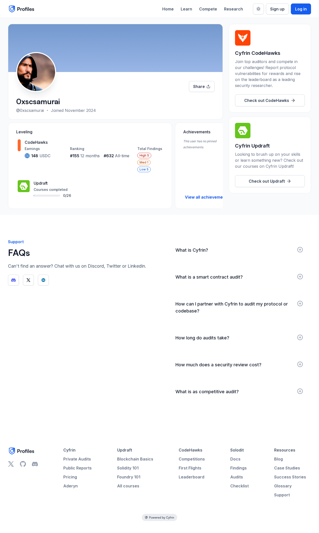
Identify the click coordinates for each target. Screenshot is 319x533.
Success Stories (290, 476)
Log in (301, 8)
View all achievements (207, 197)
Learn (186, 8)
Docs (235, 459)
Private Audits (77, 459)
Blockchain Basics (135, 459)
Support (282, 494)
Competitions (192, 459)
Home (168, 8)
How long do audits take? (202, 337)
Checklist (239, 485)
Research (233, 8)
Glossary (283, 485)
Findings (238, 467)
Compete (208, 8)
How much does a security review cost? (218, 364)
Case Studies (287, 467)
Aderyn (70, 485)
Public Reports (77, 467)
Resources (284, 450)
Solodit (237, 450)
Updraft (124, 450)
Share (199, 86)
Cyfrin (69, 450)
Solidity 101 (128, 467)
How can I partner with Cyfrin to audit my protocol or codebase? (231, 307)
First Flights (190, 467)
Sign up (277, 8)
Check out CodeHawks (266, 100)
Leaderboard (191, 476)
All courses (128, 485)
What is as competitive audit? (207, 391)
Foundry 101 (128, 476)
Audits (236, 476)
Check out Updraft (267, 181)
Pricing (70, 476)
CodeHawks (190, 450)
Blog (278, 459)
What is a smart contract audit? (209, 277)
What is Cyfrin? (191, 250)
